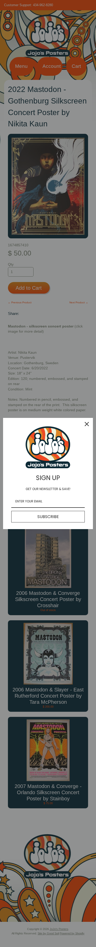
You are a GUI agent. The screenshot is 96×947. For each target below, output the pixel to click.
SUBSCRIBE (48, 517)
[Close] (87, 424)
